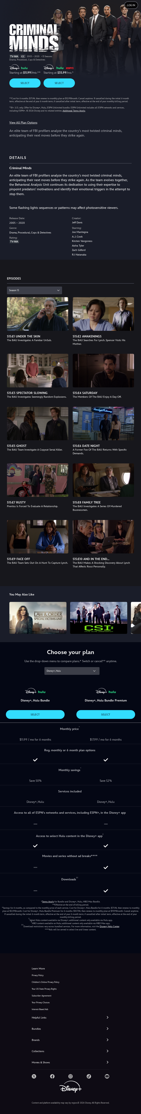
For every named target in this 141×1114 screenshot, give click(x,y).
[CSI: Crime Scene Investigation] (98, 618)
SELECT (25, 83)
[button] (70, 1018)
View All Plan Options (23, 122)
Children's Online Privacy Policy (45, 982)
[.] (34, 1076)
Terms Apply (48, 901)
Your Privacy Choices (41, 1002)
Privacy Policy (38, 975)
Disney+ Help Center (109, 926)
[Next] (134, 617)
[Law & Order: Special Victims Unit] (37, 618)
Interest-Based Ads (40, 1009)
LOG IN (131, 5)
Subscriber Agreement (41, 996)
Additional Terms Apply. (74, 110)
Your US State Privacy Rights (44, 989)
